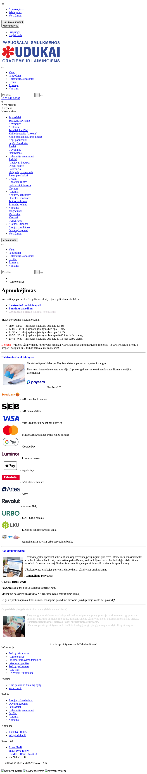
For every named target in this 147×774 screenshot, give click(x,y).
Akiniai (13, 159)
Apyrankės (15, 123)
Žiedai (12, 146)
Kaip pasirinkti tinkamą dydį (25, 685)
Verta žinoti (15, 15)
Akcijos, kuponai (18, 223)
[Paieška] (41, 95)
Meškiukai (14, 214)
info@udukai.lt (17, 735)
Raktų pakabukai (18, 175)
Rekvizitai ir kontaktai (21, 672)
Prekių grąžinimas (19, 666)
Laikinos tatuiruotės (20, 185)
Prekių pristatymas (19, 653)
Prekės (5, 694)
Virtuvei (13, 217)
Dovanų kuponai (18, 230)
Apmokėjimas (16, 9)
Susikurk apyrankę (19, 120)
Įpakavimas (15, 152)
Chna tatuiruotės (18, 181)
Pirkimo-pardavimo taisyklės (25, 659)
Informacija (7, 647)
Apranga (13, 85)
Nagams (13, 188)
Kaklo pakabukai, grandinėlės (25, 136)
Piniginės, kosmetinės (21, 172)
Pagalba (5, 678)
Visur (12, 72)
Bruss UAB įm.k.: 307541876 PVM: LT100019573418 (23, 750)
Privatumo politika (19, 663)
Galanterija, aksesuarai (21, 78)
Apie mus (14, 669)
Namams (14, 88)
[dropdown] (2, 3)
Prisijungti (14, 32)
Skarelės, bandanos (19, 198)
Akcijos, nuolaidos (19, 227)
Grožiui (13, 82)
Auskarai (14, 127)
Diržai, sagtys (16, 165)
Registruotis (15, 35)
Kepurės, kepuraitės (20, 194)
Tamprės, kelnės (18, 204)
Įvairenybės (15, 220)
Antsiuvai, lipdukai (19, 162)
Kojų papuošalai (18, 139)
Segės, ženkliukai (18, 143)
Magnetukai (15, 210)
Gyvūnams (15, 149)
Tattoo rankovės (18, 201)
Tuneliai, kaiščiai (18, 130)
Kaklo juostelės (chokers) (23, 133)
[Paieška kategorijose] (2, 67)
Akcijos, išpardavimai (21, 700)
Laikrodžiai (15, 169)
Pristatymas (15, 12)
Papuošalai (15, 75)
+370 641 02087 (10, 98)
